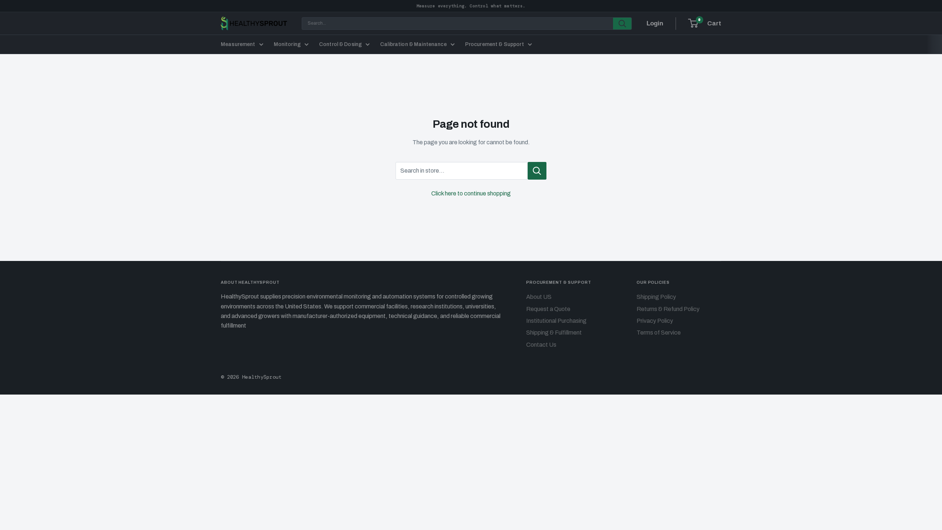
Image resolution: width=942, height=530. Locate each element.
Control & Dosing (340, 44)
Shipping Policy (656, 297)
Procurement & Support (494, 44)
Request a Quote (548, 309)
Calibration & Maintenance (413, 44)
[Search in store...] (537, 171)
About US (539, 297)
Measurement (238, 44)
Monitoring (287, 44)
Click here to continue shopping (471, 193)
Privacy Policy (655, 321)
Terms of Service (659, 332)
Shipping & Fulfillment (554, 332)
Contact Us (541, 345)
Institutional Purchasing (556, 321)
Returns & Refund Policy (668, 309)
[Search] (622, 23)
